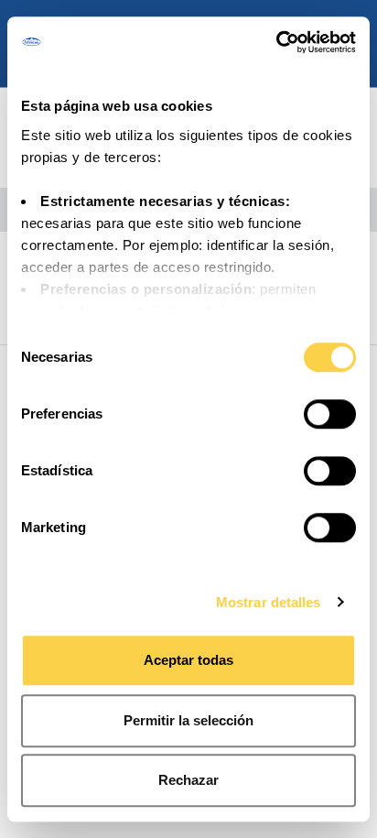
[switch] (330, 414)
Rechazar (188, 780)
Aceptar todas (188, 660)
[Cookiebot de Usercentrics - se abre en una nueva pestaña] (276, 42)
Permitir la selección (188, 720)
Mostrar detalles (268, 602)
